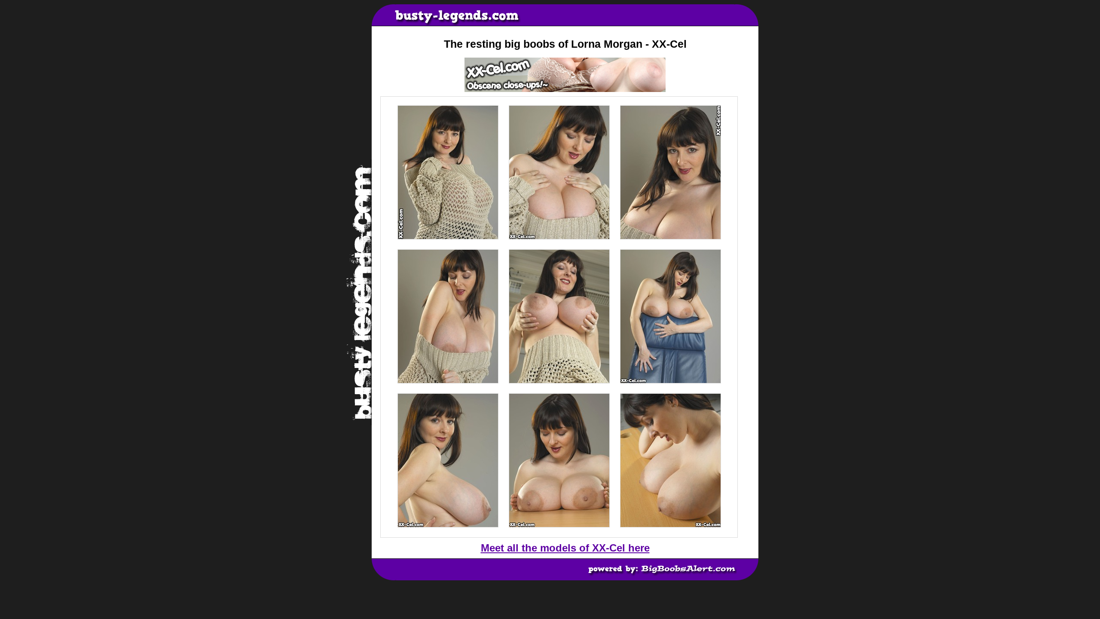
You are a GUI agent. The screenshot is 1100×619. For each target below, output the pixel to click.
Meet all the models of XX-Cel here (565, 548)
